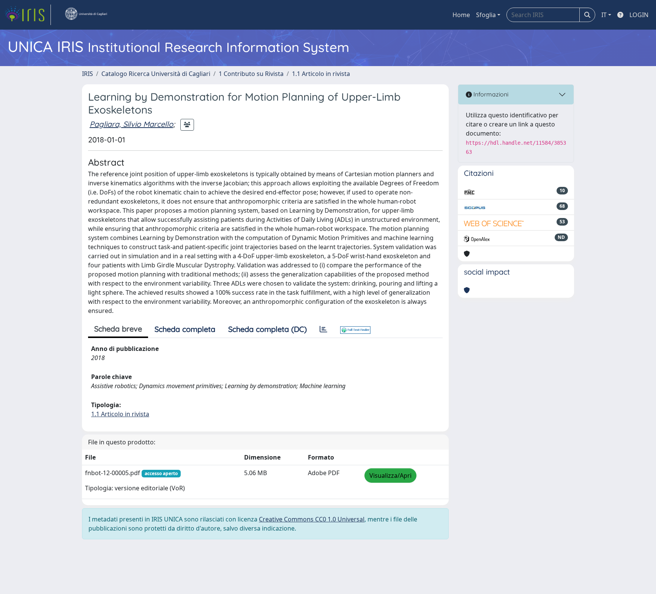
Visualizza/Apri (390, 475)
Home (461, 15)
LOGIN (638, 15)
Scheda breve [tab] (118, 328)
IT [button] (604, 15)
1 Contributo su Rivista (251, 74)
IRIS (87, 74)
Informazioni (490, 94)
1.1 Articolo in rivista (321, 74)
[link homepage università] (86, 15)
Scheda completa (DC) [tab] (267, 329)
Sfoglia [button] (486, 15)
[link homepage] (28, 15)
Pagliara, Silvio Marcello (131, 124)
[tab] (323, 329)
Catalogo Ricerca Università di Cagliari (155, 74)
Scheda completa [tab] (185, 329)
